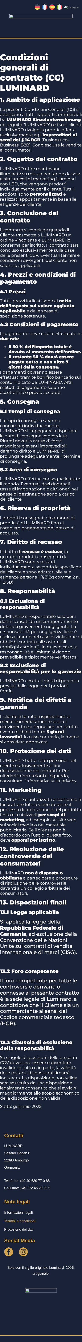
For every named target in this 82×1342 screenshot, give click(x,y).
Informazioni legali (18, 1213)
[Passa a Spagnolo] (52, 7)
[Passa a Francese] (44, 7)
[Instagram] (23, 1251)
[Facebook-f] (8, 1251)
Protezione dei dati (18, 1229)
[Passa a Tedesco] (37, 7)
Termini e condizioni (19, 1221)
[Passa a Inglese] (71, 7)
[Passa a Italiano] (59, 7)
